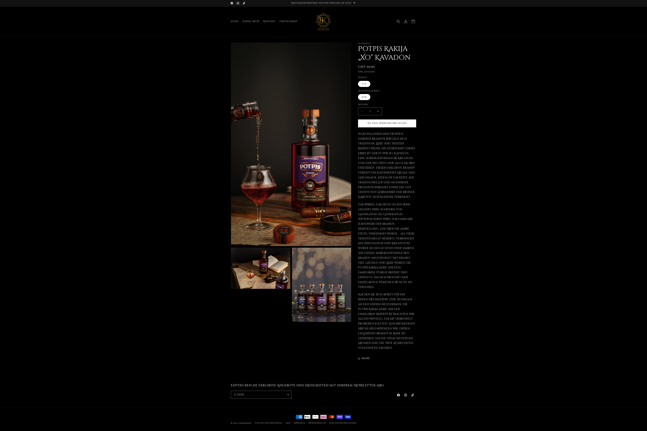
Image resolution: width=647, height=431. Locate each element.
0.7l (364, 83)
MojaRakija (245, 423)
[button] (398, 21)
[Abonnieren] (287, 395)
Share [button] (365, 358)
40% (364, 97)
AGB (288, 423)
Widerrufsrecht (317, 423)
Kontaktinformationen (342, 423)
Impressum (299, 423)
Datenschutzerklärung (269, 423)
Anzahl (363, 104)
